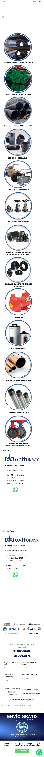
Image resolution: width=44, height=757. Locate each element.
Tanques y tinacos (30, 674)
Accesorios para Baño (11, 663)
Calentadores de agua (29, 663)
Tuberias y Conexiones (9, 675)
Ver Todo (7, 668)
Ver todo (25, 668)
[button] (39, 752)
